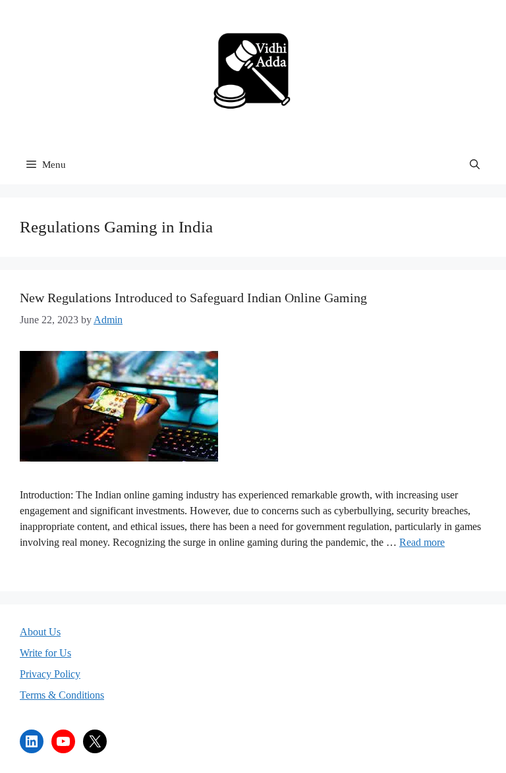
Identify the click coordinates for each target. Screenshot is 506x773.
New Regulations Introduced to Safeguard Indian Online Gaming (193, 297)
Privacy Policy (50, 674)
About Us (40, 631)
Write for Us (45, 652)
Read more (422, 542)
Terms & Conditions (62, 695)
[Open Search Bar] (475, 164)
